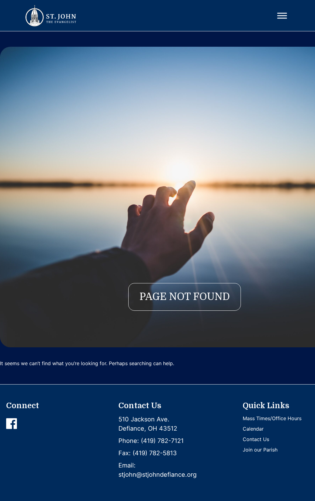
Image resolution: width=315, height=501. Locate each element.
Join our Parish (260, 450)
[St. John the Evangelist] (50, 16)
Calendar (253, 429)
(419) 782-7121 (162, 440)
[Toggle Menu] (282, 15)
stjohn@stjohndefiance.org (157, 474)
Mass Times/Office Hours (272, 418)
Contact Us (256, 439)
